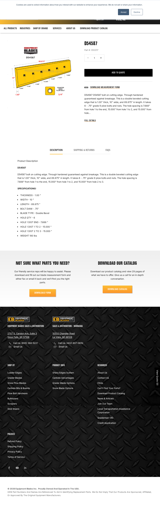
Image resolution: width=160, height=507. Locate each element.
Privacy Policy (15, 451)
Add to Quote (118, 73)
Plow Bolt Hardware (18, 393)
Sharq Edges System (63, 372)
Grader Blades (15, 377)
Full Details (90, 121)
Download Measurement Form (105, 87)
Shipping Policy (15, 446)
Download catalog (117, 289)
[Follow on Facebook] (9, 467)
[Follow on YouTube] (17, 467)
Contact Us (103, 377)
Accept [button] (123, 12)
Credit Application (107, 423)
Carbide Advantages (63, 377)
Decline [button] (137, 12)
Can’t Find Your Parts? (109, 388)
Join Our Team (105, 403)
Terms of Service (16, 457)
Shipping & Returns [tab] (84, 150)
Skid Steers (13, 408)
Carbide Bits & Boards (19, 388)
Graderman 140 (105, 417)
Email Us (18, 346)
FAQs (100, 383)
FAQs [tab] (107, 150)
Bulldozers (13, 398)
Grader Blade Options (63, 383)
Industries (25, 28)
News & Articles (106, 398)
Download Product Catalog (94, 28)
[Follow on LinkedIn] (25, 467)
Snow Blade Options (62, 388)
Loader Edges (15, 372)
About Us (70, 28)
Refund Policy (15, 441)
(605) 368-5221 (29, 343)
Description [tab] (56, 150)
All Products (10, 28)
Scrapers (12, 403)
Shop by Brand (40, 28)
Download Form (42, 293)
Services (57, 28)
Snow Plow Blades (17, 383)
